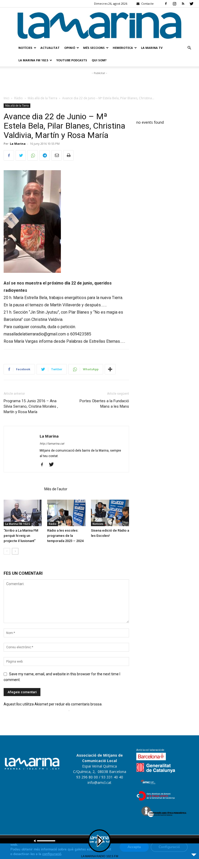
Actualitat (50, 48)
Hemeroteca (123, 48)
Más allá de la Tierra (42, 98)
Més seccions (94, 48)
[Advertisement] (99, 83)
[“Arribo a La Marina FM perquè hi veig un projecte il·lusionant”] (23, 513)
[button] (189, 47)
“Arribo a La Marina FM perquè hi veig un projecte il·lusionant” (21, 535)
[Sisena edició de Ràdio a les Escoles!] (110, 513)
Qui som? (99, 60)
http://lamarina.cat (52, 443)
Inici (6, 98)
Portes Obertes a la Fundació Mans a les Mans (104, 404)
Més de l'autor (55, 489)
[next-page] (15, 551)
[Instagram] (174, 3)
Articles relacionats (22, 489)
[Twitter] (191, 3)
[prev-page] (7, 551)
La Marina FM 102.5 (33, 60)
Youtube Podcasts (71, 60)
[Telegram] (44, 155)
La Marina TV (151, 48)
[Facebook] (166, 3)
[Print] (68, 155)
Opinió (69, 48)
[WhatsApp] (32, 155)
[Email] (56, 155)
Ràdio (18, 98)
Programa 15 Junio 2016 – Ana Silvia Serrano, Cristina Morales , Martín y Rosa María (31, 406)
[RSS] (183, 3)
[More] (110, 369)
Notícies (25, 48)
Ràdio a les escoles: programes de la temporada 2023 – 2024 (65, 535)
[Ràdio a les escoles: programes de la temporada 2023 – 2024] (66, 513)
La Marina (18, 144)
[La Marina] (99, 25)
